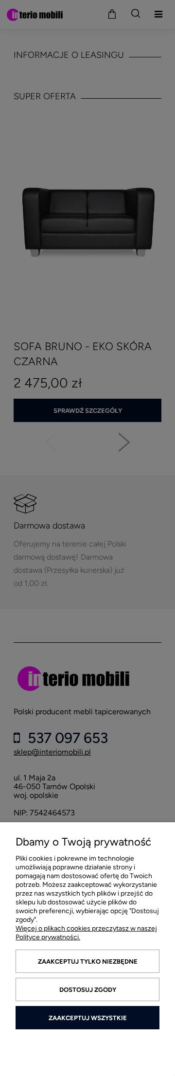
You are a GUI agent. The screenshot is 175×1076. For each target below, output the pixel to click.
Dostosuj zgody (87, 989)
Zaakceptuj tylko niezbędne (88, 961)
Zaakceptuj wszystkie (88, 1018)
